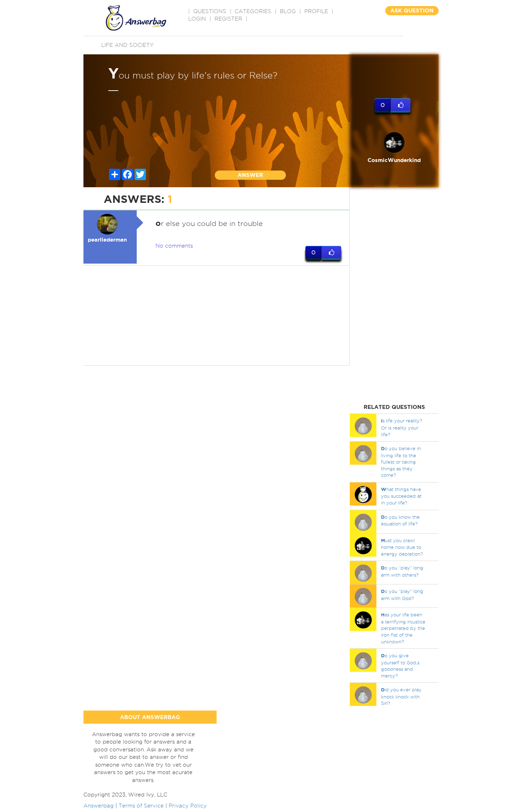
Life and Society (127, 45)
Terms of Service (141, 806)
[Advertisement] (216, 315)
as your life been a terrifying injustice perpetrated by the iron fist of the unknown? (403, 628)
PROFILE (316, 11)
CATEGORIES (253, 11)
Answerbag (98, 806)
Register (228, 19)
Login (197, 19)
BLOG (288, 11)
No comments (174, 246)
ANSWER (250, 175)
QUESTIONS (209, 11)
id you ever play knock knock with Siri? (401, 696)
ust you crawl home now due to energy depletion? (402, 547)
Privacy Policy (188, 806)
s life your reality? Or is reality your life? (401, 427)
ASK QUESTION (412, 10)
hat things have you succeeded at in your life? (401, 496)
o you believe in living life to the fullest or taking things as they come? (401, 461)
